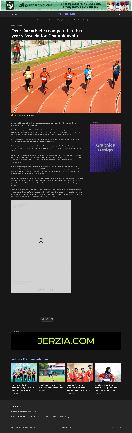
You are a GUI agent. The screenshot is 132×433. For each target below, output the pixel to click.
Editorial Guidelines (35, 417)
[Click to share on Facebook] (47, 319)
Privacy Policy (64, 417)
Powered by (65, 427)
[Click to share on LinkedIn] (52, 319)
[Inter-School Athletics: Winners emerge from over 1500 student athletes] (24, 372)
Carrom (89, 20)
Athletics (67, 20)
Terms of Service (51, 417)
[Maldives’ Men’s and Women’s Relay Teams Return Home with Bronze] (80, 372)
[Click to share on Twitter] (43, 319)
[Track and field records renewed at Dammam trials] (52, 372)
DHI (16, 14)
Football (39, 20)
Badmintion (81, 20)
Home (13, 417)
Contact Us (22, 417)
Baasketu (52, 20)
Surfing (74, 20)
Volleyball (60, 20)
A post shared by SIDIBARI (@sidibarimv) (41, 290)
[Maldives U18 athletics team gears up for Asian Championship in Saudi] (108, 372)
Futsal (45, 20)
